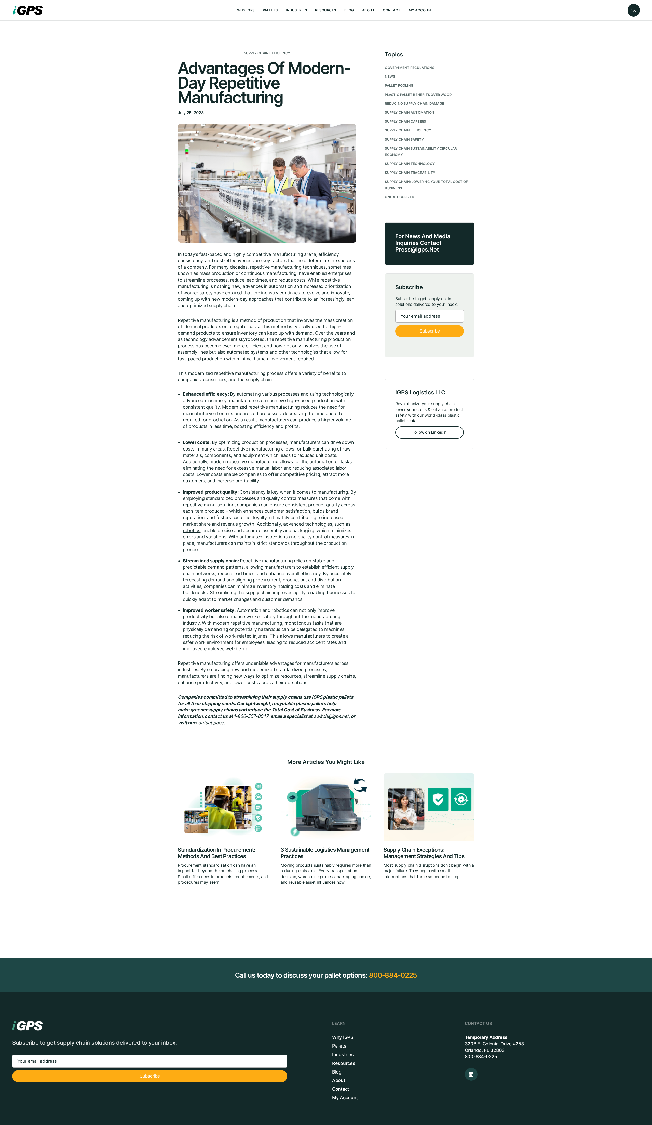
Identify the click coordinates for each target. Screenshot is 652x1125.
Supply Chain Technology (410, 164)
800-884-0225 (393, 975)
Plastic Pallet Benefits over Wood (418, 95)
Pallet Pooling (399, 85)
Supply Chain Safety (404, 139)
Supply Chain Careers (405, 121)
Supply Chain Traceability (410, 173)
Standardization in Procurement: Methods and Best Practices (216, 852)
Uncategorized (399, 197)
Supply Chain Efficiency (267, 53)
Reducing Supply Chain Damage (414, 103)
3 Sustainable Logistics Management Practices (325, 852)
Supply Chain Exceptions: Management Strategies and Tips (424, 852)
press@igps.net (417, 249)
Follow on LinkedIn (429, 432)
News (390, 76)
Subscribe (429, 331)
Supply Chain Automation (409, 112)
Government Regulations (409, 68)
